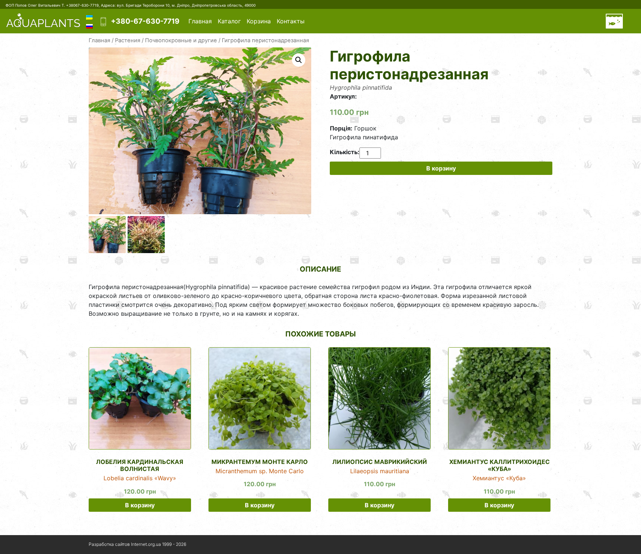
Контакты (291, 21)
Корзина (259, 21)
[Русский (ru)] (89, 25)
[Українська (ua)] (89, 16)
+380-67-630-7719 (145, 21)
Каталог (229, 21)
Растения (127, 40)
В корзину (441, 168)
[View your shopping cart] (614, 21)
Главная (200, 21)
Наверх (533, 544)
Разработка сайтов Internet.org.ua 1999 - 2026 (137, 544)
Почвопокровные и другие (181, 40)
